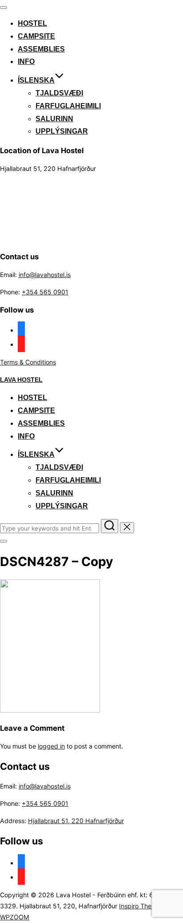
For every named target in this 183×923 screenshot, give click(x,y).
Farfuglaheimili (68, 106)
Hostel (32, 23)
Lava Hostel (21, 379)
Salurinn (54, 119)
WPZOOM (14, 917)
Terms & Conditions (28, 362)
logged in (51, 746)
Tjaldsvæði (59, 93)
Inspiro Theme (139, 906)
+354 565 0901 (45, 292)
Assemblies (41, 49)
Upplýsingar (62, 131)
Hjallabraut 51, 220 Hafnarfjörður (76, 820)
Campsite (36, 36)
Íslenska (36, 80)
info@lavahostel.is (45, 274)
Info (26, 61)
